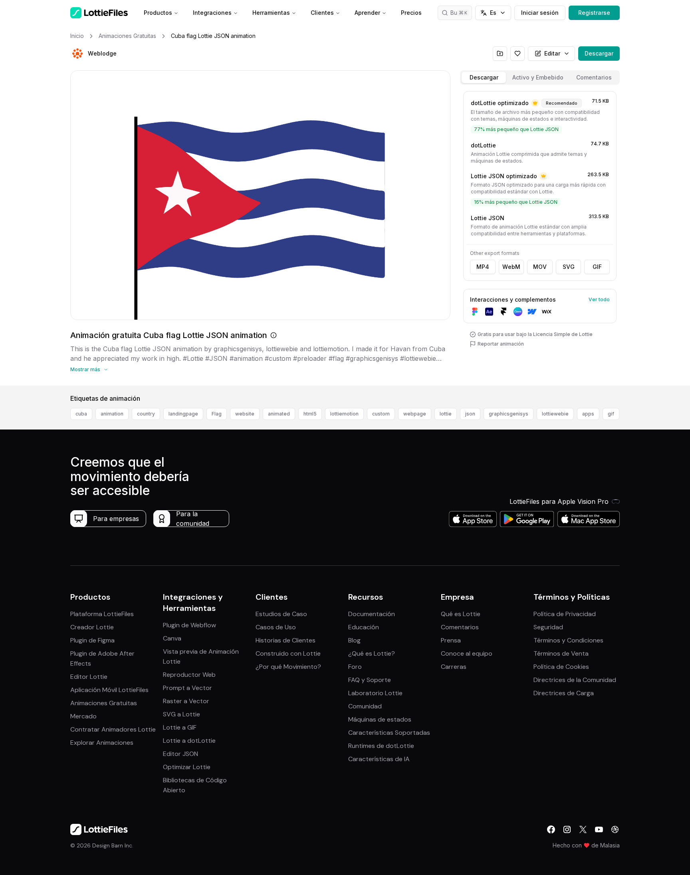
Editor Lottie (88, 676)
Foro (355, 666)
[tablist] (540, 77)
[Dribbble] (615, 829)
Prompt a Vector (187, 688)
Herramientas (271, 12)
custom (381, 414)
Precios (411, 12)
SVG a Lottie (181, 714)
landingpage (183, 414)
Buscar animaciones (461, 12)
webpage (414, 414)
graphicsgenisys (508, 414)
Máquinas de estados (379, 719)
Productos (158, 12)
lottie (446, 414)
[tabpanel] (540, 237)
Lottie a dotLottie (189, 740)
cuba (81, 414)
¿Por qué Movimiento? (288, 666)
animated (279, 414)
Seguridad (548, 627)
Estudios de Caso (281, 614)
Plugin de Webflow (189, 625)
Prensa (451, 640)
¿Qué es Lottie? (371, 653)
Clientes (322, 12)
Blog (354, 640)
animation (112, 414)
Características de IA (379, 759)
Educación (363, 627)
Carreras (453, 666)
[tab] (484, 77)
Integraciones (212, 12)
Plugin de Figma (92, 640)
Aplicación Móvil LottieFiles (109, 690)
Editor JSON (180, 754)
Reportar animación (501, 344)
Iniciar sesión (540, 12)
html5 (310, 414)
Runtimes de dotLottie (381, 746)
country (146, 414)
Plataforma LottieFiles (102, 614)
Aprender (367, 12)
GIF (597, 266)
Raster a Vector (186, 701)
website (244, 414)
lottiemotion (344, 414)
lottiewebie (555, 414)
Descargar (599, 53)
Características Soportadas (389, 732)
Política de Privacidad (564, 614)
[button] (77, 53)
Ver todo (599, 299)
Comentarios (460, 627)
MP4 (482, 266)
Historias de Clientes (285, 640)
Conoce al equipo (466, 653)
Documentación (371, 614)
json (470, 414)
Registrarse (594, 12)
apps (588, 414)
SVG (569, 266)
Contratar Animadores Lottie (113, 729)
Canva (172, 638)
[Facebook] (551, 829)
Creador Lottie (92, 627)
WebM (511, 266)
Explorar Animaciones (101, 742)
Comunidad (365, 706)
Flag (217, 414)
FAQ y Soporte (369, 680)
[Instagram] (567, 829)
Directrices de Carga (563, 693)
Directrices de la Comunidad (574, 680)
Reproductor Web (189, 674)
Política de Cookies (561, 666)
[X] (583, 829)
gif (611, 414)
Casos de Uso (276, 627)
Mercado (83, 716)
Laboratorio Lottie (375, 693)
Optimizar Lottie (186, 767)
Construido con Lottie (288, 653)
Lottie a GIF (179, 727)
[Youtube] (599, 829)
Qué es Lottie (460, 614)
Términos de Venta (561, 653)
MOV (540, 266)
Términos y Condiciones (568, 640)
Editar (552, 53)
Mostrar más (85, 369)
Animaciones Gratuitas (103, 703)
